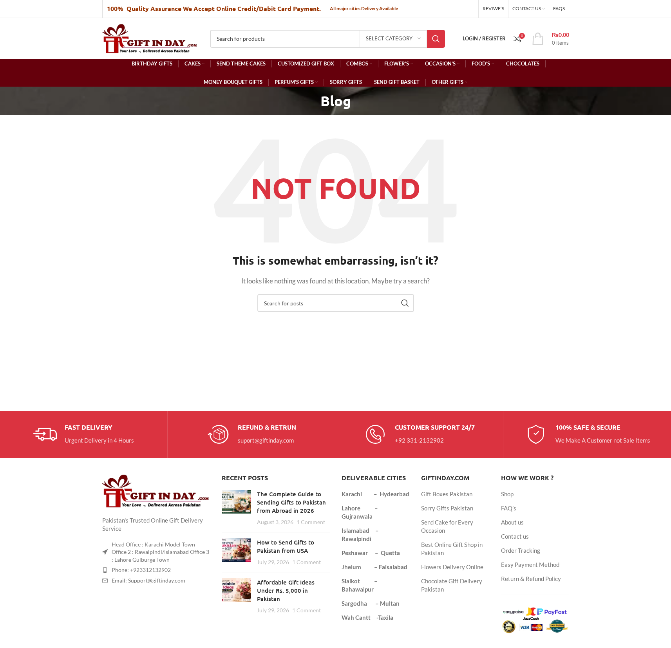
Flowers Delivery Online (452, 566)
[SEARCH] (436, 39)
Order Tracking (520, 550)
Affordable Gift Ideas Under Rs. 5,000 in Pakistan (286, 590)
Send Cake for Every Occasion (447, 526)
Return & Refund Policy (531, 578)
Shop (507, 493)
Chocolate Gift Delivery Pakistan (451, 585)
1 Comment (311, 522)
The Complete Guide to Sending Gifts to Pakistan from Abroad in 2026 (291, 502)
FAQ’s (508, 508)
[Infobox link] (83, 434)
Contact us (515, 536)
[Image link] (156, 490)
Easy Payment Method (530, 564)
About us (512, 522)
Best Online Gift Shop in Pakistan (452, 548)
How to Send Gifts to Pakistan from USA (285, 546)
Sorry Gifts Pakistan (447, 508)
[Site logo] (150, 37)
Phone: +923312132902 (141, 569)
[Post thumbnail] (236, 508)
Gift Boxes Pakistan (446, 493)
